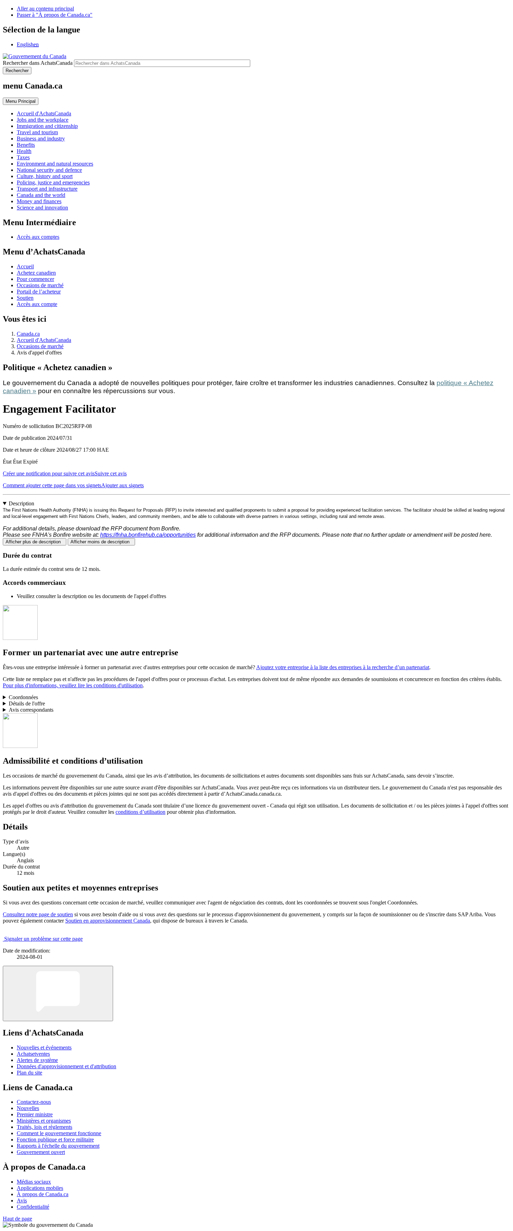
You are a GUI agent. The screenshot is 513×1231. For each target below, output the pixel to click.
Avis (22, 1200)
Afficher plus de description (35, 541)
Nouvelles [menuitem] (28, 1108)
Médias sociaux (34, 1182)
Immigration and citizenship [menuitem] (47, 126)
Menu (21, 101)
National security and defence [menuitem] (49, 170)
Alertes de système (37, 1060)
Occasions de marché (40, 285)
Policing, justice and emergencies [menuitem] (53, 182)
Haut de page (17, 1219)
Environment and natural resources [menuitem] (55, 164)
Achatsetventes (33, 1054)
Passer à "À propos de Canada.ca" (54, 15)
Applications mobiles (40, 1188)
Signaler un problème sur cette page (43, 939)
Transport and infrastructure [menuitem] (47, 189)
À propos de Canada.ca (42, 1194)
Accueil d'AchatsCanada (44, 340)
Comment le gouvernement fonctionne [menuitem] (59, 1133)
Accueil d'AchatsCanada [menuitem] (44, 113)
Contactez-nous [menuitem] (34, 1102)
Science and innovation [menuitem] (42, 208)
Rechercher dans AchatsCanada (38, 63)
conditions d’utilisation (140, 812)
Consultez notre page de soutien (38, 914)
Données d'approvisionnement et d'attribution (66, 1066)
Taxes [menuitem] (23, 157)
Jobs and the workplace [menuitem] (42, 120)
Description (21, 503)
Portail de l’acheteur (39, 292)
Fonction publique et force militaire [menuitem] (55, 1139)
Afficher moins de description (101, 541)
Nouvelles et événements (44, 1047)
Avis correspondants (31, 710)
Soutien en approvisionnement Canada (107, 921)
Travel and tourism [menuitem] (37, 132)
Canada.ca (28, 334)
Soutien (25, 298)
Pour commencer (35, 279)
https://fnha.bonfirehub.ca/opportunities (148, 535)
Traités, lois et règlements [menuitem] (44, 1127)
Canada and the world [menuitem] (41, 195)
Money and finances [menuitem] (39, 201)
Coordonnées (23, 697)
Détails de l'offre (27, 703)
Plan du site (29, 1073)
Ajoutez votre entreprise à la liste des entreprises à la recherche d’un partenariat (342, 667)
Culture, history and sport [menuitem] (45, 176)
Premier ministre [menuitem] (35, 1114)
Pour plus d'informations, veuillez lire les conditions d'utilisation (73, 685)
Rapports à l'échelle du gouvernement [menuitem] (58, 1146)
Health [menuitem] (24, 151)
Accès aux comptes (38, 237)
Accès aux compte (37, 304)
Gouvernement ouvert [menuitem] (41, 1152)
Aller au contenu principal (45, 9)
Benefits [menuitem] (26, 145)
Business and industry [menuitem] (41, 139)
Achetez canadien (36, 273)
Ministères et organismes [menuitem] (44, 1121)
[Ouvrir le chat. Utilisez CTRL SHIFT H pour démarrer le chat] (58, 993)
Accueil (25, 266)
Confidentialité (33, 1207)
